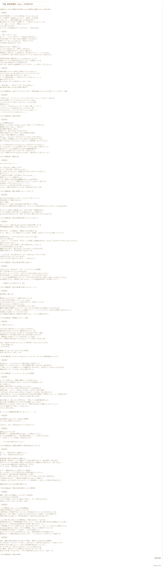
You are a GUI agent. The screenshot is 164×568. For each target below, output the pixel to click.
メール (25, 9)
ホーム (41, 9)
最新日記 (2, 9)
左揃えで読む (47, 9)
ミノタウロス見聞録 (11, 9)
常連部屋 (30, 9)
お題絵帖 (35, 9)
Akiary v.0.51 (157, 565)
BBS (18, 9)
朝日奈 (21, 9)
